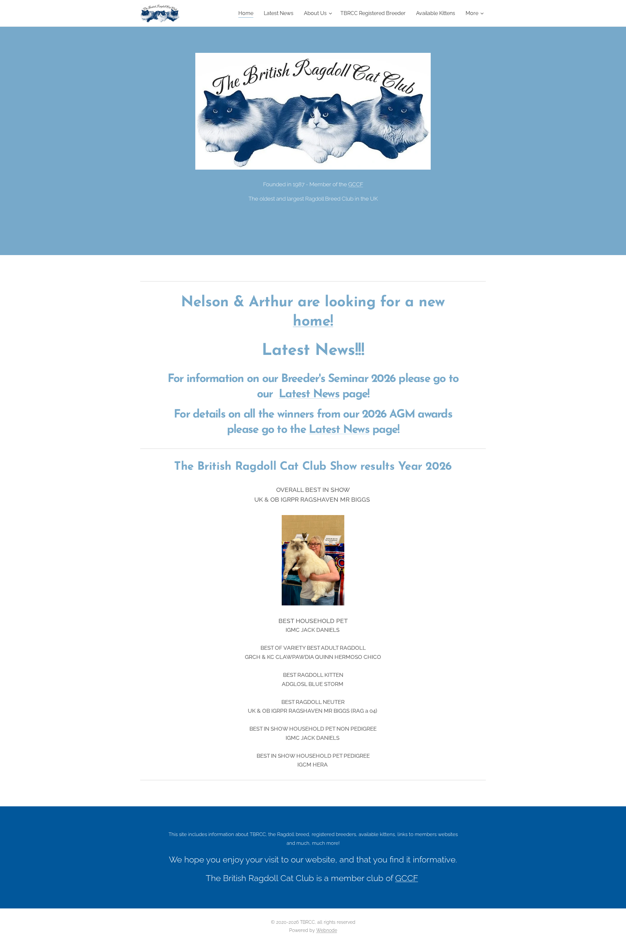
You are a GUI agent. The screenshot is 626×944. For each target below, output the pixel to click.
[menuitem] (248, 13)
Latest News (309, 394)
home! (313, 321)
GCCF (355, 184)
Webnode (326, 930)
